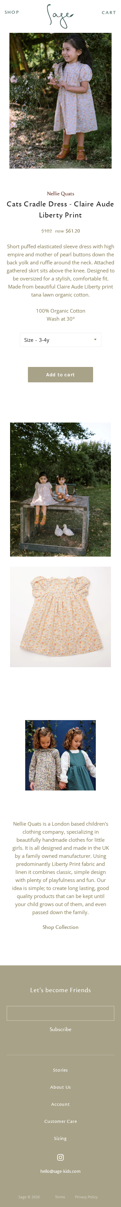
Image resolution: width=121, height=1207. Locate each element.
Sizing (60, 1139)
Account (60, 1104)
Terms (60, 1197)
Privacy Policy (86, 1197)
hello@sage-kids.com (60, 1171)
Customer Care (60, 1122)
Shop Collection (61, 927)
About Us (60, 1087)
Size (28, 339)
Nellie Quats (60, 193)
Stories (60, 1070)
